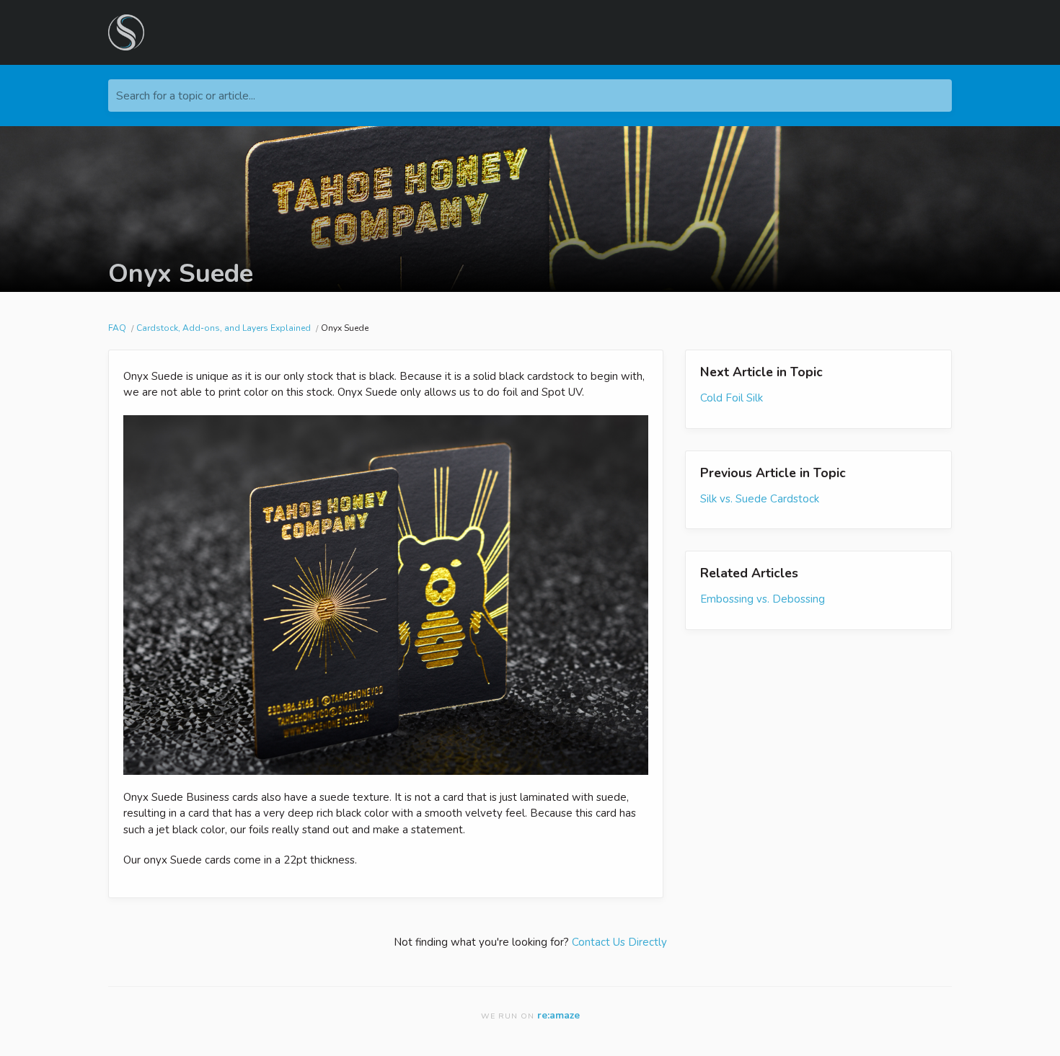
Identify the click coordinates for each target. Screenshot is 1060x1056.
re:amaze (558, 1015)
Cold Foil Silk (731, 398)
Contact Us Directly (619, 942)
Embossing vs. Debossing (762, 599)
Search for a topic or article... (185, 96)
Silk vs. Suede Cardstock (759, 498)
